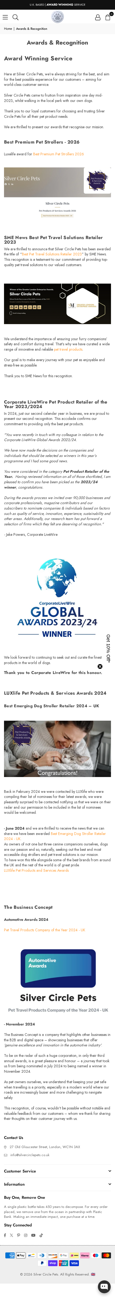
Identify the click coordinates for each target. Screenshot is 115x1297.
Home (8, 29)
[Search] (15, 16)
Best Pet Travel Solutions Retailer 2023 (52, 254)
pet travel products (68, 349)
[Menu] (5, 16)
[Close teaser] (100, 666)
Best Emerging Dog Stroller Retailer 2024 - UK (55, 836)
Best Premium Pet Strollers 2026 (58, 154)
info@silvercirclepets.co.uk (29, 1154)
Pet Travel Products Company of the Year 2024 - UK (44, 930)
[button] (107, 16)
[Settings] (98, 16)
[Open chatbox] (104, 1286)
